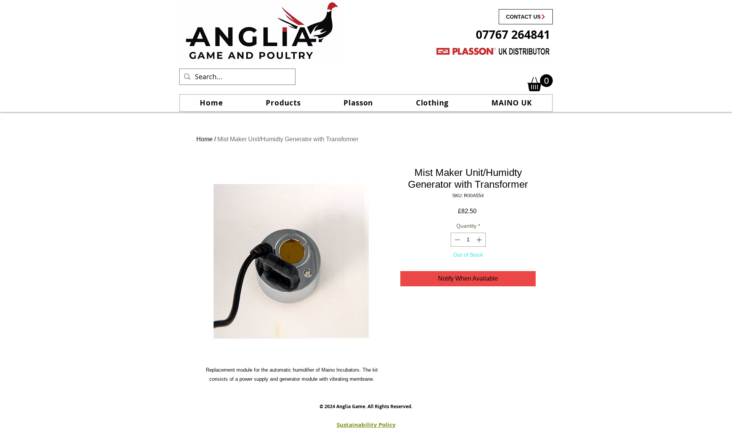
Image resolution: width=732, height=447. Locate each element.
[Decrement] (456, 239)
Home (204, 139)
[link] (540, 82)
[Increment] (480, 239)
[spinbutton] (468, 239)
